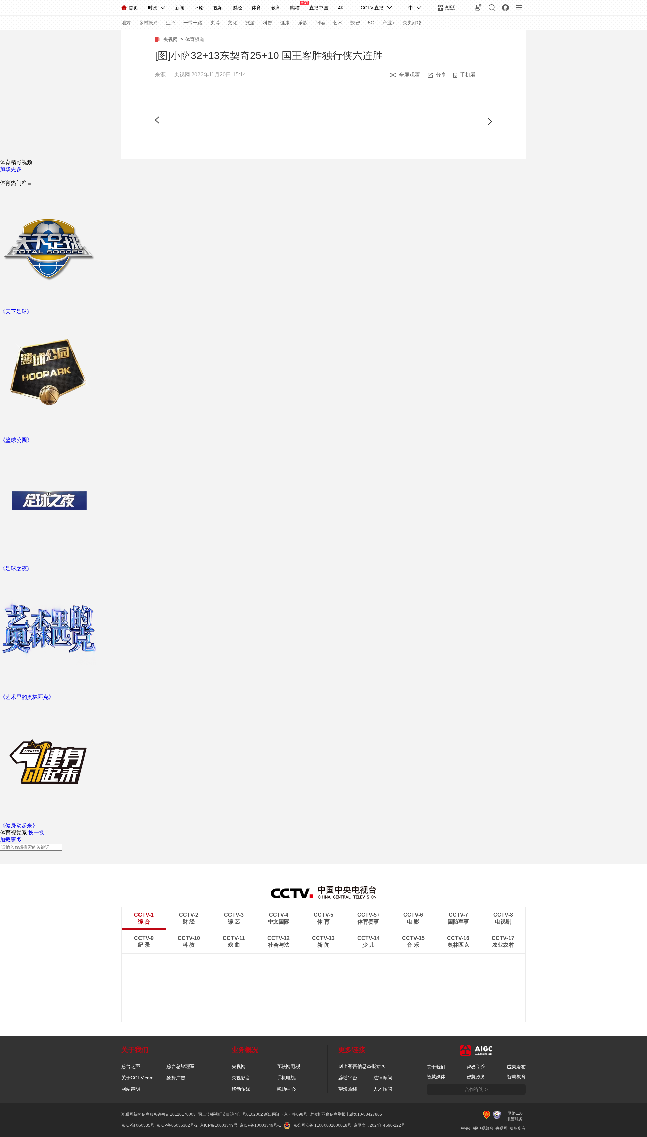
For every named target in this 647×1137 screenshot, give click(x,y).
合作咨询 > (476, 1089)
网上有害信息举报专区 (362, 1066)
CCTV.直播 (372, 7)
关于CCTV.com (137, 1077)
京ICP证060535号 (137, 1125)
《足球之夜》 (16, 568)
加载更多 (11, 169)
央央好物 (412, 22)
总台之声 (130, 1066)
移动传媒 (241, 1089)
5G (371, 22)
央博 (215, 22)
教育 (275, 7)
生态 (170, 22)
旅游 (250, 22)
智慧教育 (516, 1076)
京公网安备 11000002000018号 (322, 1125)
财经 (237, 7)
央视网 (171, 39)
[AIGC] (446, 7)
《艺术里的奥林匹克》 (27, 697)
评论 (199, 7)
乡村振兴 (148, 22)
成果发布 (516, 1067)
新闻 (179, 7)
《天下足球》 (16, 311)
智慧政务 (475, 1076)
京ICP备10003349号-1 (260, 1125)
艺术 (337, 22)
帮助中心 (286, 1089)
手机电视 (286, 1077)
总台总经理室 (180, 1066)
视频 (218, 7)
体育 (256, 7)
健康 (285, 22)
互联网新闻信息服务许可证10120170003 (158, 1114)
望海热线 (347, 1089)
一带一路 (192, 22)
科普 (267, 22)
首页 (133, 7)
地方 (126, 22)
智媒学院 (475, 1067)
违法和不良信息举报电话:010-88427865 (345, 1114)
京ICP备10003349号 (219, 1125)
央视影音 (241, 1077)
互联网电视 (288, 1066)
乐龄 (302, 22)
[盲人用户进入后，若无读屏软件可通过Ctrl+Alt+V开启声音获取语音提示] (478, 7)
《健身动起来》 (19, 825)
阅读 (320, 22)
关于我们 (436, 1067)
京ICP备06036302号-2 (177, 1125)
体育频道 (194, 39)
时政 (152, 7)
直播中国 (318, 7)
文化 (232, 22)
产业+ (388, 22)
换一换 (36, 832)
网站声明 (130, 1089)
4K (341, 7)
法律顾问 (382, 1077)
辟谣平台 (347, 1077)
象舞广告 (175, 1077)
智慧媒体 (436, 1076)
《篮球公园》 (16, 440)
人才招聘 (382, 1089)
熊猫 (295, 7)
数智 (355, 22)
